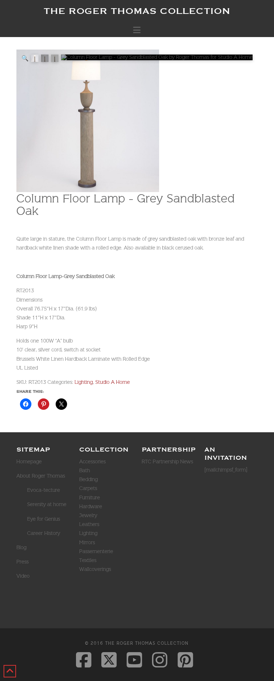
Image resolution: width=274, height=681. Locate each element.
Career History (43, 533)
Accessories (92, 461)
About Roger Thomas (40, 476)
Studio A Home (112, 382)
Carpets (88, 488)
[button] (137, 30)
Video (23, 576)
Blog (21, 547)
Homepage (29, 461)
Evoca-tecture (43, 490)
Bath (84, 470)
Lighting (84, 382)
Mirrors (87, 542)
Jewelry (88, 515)
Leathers (89, 524)
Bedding (88, 479)
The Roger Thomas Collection (137, 10)
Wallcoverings (95, 569)
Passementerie (96, 551)
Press (22, 561)
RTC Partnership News (167, 461)
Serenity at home (46, 504)
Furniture (89, 497)
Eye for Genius (43, 519)
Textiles (87, 560)
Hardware (90, 506)
